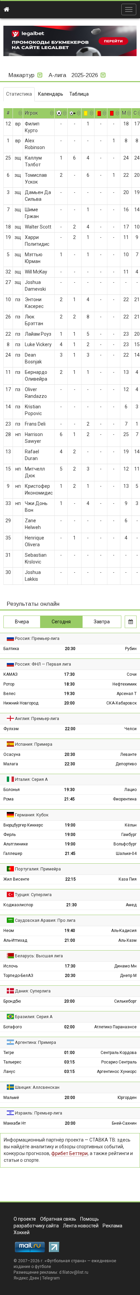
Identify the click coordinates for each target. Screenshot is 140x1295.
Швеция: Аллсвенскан (37, 1087)
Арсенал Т (127, 693)
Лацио (130, 789)
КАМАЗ (10, 674)
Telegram (51, 1278)
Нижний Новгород (20, 703)
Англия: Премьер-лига (37, 718)
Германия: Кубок (32, 814)
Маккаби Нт (14, 1123)
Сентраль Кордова (119, 1052)
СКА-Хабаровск (121, 703)
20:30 (70, 648)
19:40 (70, 930)
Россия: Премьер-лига (37, 638)
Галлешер (12, 853)
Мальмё (11, 1097)
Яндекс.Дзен (26, 1278)
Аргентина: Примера (35, 1042)
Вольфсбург (125, 844)
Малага (10, 764)
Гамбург (129, 834)
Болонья (11, 789)
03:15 (69, 1062)
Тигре (8, 1052)
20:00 (69, 703)
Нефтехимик (124, 684)
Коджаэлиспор (18, 905)
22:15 (70, 879)
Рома (8, 799)
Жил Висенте (16, 879)
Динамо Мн (125, 966)
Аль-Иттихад (15, 940)
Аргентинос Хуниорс (117, 1071)
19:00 (70, 825)
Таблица (79, 94)
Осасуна (11, 754)
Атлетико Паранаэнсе (115, 1027)
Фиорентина (125, 799)
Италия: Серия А (31, 779)
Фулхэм (11, 728)
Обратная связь (58, 1219)
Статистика (19, 94)
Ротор (8, 684)
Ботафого (12, 1027)
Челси (130, 728)
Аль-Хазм (127, 940)
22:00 (70, 728)
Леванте (128, 754)
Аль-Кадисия (124, 930)
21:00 (70, 940)
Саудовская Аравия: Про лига (45, 920)
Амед (131, 905)
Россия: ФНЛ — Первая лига (43, 664)
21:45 (69, 799)
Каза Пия (128, 879)
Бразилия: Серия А (34, 1016)
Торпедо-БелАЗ (18, 975)
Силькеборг (125, 1001)
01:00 (69, 1052)
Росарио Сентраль (119, 1062)
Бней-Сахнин (124, 1123)
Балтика (11, 648)
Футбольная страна (65, 1260)
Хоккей (22, 1232)
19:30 (69, 693)
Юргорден (127, 1097)
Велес (9, 693)
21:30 (71, 905)
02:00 (69, 1027)
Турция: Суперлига (33, 894)
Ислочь (10, 966)
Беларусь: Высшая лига (39, 955)
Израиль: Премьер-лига (38, 1113)
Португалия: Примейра (38, 868)
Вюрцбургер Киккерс (23, 825)
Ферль (9, 834)
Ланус (9, 1071)
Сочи (132, 674)
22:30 (70, 764)
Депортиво (126, 764)
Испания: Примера (33, 744)
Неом (8, 930)
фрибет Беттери (69, 1153)
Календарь (50, 94)
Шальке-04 (126, 853)
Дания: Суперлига (33, 990)
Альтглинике (15, 844)
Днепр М (128, 975)
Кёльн (131, 825)
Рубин (131, 648)
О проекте (25, 1219)
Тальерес (12, 1062)
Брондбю (12, 1001)
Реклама (112, 1225)
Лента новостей (81, 1225)
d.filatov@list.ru (73, 1272)
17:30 (69, 674)
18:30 (69, 684)
